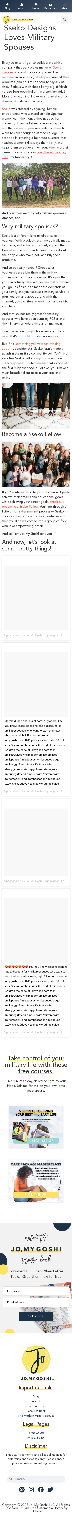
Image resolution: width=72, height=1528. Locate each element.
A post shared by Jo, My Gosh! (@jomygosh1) (33, 635)
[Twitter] (50, 1489)
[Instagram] (31, 1489)
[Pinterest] (21, 1489)
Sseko (6, 109)
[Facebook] (41, 1489)
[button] (64, 19)
